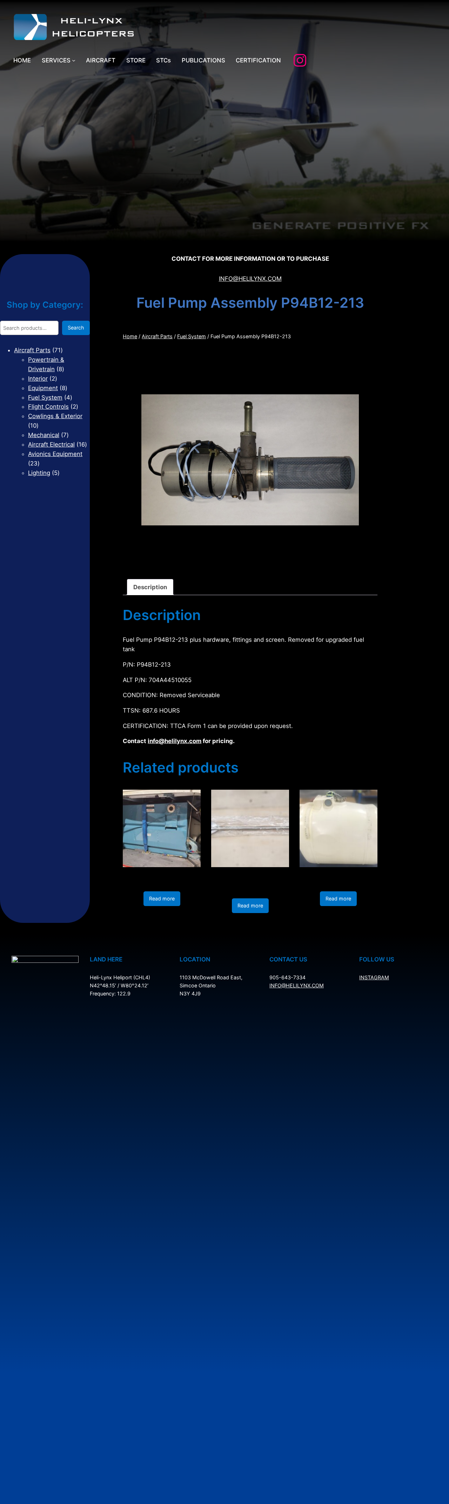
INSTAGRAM (374, 977)
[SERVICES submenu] (73, 60)
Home (130, 336)
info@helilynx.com (174, 740)
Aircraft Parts (157, 336)
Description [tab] (150, 587)
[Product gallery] (250, 460)
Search (76, 328)
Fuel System (191, 336)
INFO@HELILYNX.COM (250, 278)
